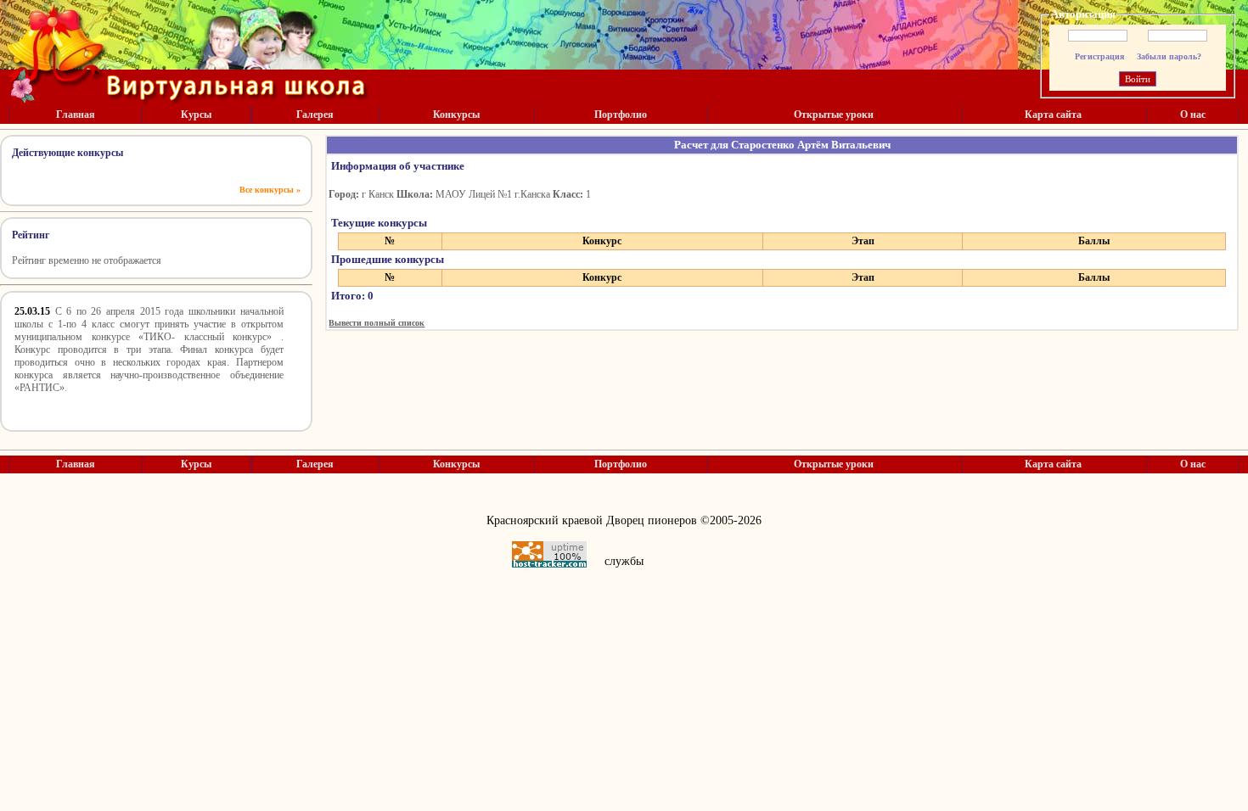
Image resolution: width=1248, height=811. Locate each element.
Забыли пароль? (1169, 56)
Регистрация (1099, 56)
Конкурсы (456, 114)
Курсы (196, 114)
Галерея (315, 114)
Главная (75, 114)
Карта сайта (1053, 114)
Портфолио (620, 114)
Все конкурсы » (270, 189)
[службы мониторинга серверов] (549, 554)
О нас (1193, 114)
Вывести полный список (376, 322)
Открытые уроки (834, 114)
